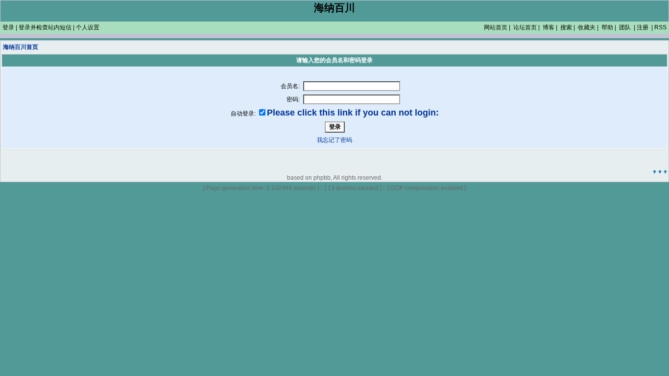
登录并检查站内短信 (45, 27)
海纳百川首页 (20, 47)
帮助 (607, 27)
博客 (548, 27)
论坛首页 (525, 27)
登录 (8, 27)
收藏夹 (587, 27)
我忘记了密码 (334, 140)
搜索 (566, 27)
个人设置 (87, 27)
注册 (642, 27)
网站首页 (495, 27)
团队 (625, 27)
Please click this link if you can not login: (353, 113)
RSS (660, 27)
